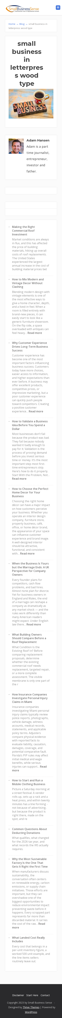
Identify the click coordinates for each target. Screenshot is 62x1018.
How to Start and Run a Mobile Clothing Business (28, 782)
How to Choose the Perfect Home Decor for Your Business (30, 492)
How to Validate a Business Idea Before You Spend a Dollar (30, 425)
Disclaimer (18, 995)
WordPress (31, 1012)
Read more (35, 333)
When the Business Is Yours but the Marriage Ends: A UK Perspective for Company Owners (30, 569)
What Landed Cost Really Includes (28, 939)
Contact (45, 995)
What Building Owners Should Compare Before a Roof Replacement (29, 638)
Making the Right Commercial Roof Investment (23, 230)
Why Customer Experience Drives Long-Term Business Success (30, 346)
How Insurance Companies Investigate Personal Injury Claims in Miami (30, 698)
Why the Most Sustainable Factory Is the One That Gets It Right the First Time (30, 862)
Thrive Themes (31, 1007)
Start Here (32, 995)
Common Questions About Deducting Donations (29, 831)
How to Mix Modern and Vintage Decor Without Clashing (28, 283)
